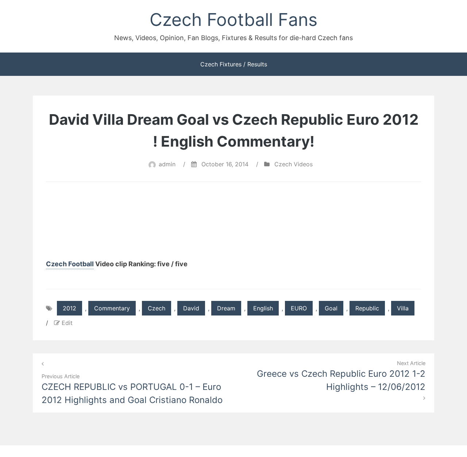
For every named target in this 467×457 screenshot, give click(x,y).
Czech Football (70, 264)
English (263, 308)
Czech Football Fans (233, 19)
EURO (299, 308)
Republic (367, 308)
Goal (331, 308)
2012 (69, 308)
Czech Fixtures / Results (233, 64)
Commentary (112, 308)
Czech (156, 308)
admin (167, 164)
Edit (67, 322)
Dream (226, 308)
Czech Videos (293, 164)
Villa (403, 308)
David (191, 308)
